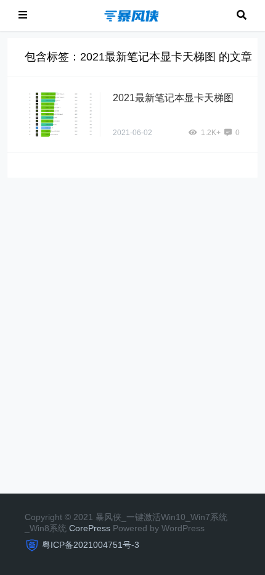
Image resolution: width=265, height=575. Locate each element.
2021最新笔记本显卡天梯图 (173, 98)
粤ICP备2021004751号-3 (90, 545)
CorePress (89, 528)
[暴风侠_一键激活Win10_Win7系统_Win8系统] (131, 14)
